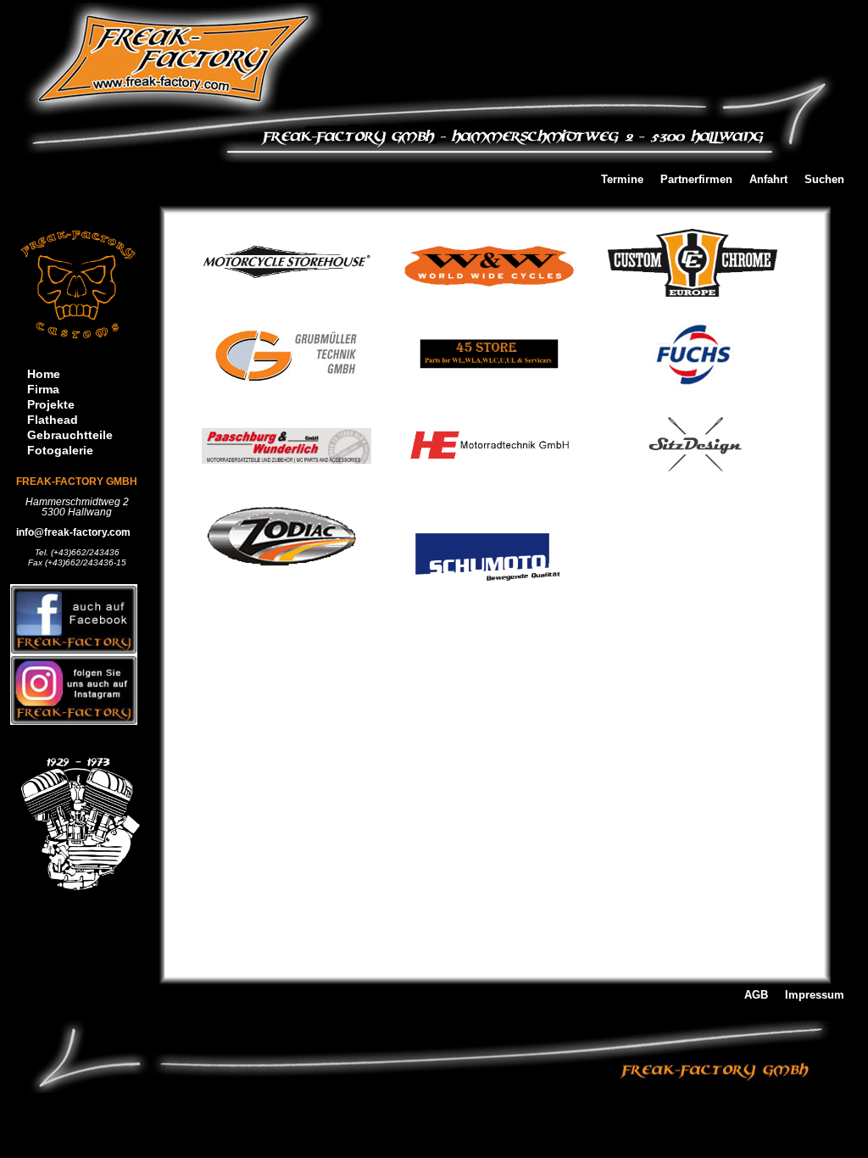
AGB (756, 995)
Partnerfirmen (696, 180)
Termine (622, 180)
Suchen (824, 180)
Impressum (814, 995)
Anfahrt (768, 180)
